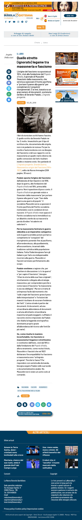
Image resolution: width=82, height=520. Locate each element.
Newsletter (70, 21)
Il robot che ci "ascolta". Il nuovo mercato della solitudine (51, 464)
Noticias (53, 21)
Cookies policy (20, 509)
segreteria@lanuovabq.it (13, 499)
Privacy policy (9, 509)
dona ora (70, 15)
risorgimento (43, 387)
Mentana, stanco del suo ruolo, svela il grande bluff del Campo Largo (13, 464)
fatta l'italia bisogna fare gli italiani (29, 391)
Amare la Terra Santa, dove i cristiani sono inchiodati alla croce (13, 451)
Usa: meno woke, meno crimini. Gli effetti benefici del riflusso (51, 451)
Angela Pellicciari (8, 56)
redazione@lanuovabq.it (13, 497)
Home (38, 42)
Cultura (45, 42)
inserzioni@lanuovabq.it (13, 502)
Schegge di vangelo (22, 33)
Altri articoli (41, 432)
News (52, 16)
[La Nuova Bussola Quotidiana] (18, 15)
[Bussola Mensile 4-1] (66, 58)
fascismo (34, 387)
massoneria (25, 387)
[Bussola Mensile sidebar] (66, 77)
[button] (41, 27)
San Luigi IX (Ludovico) (59, 33)
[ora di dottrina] (66, 96)
